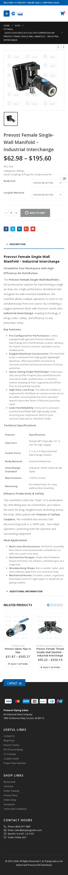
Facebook (6, 229)
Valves (22, 646)
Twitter (12, 229)
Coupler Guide (11, 758)
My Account (9, 781)
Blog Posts (9, 740)
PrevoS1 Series (11, 745)
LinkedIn (19, 229)
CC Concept (10, 754)
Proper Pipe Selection (15, 763)
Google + (26, 229)
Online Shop (10, 799)
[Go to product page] (17, 627)
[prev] (58, 47)
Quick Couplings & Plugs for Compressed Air (28, 174)
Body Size (9, 181)
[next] (63, 47)
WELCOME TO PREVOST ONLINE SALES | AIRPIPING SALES (31, 2)
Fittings (20, 170)
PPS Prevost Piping (13, 749)
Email (32, 229)
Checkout (8, 786)
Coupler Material (14, 193)
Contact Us (14, 683)
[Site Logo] (18, 13)
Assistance (9, 804)
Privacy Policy (10, 795)
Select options (19, 664)
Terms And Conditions (15, 808)
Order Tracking (11, 790)
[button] (7, 13)
